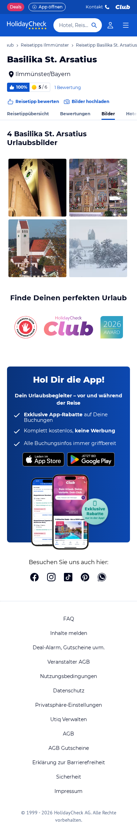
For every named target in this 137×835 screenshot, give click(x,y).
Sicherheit (68, 777)
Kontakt (94, 6)
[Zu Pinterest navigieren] (85, 578)
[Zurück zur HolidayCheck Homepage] (26, 25)
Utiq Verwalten (68, 719)
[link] (110, 25)
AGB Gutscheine (68, 748)
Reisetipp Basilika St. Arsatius (106, 45)
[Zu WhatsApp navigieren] (101, 578)
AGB (68, 734)
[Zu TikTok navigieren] (68, 578)
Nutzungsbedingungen (68, 676)
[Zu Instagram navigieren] (51, 578)
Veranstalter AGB (68, 662)
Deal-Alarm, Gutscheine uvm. (69, 647)
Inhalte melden (68, 633)
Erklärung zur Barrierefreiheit (68, 762)
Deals (15, 6)
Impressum (68, 791)
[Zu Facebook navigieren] (34, 578)
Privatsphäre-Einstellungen (68, 705)
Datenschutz (68, 690)
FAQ (68, 619)
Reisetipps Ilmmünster (45, 45)
